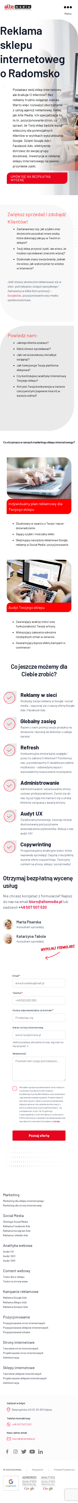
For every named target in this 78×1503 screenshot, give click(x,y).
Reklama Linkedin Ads (15, 1235)
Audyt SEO (9, 1256)
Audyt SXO (9, 1260)
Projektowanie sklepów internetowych (25, 1378)
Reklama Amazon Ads (15, 1306)
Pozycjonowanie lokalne (16, 1332)
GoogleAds (14, 295)
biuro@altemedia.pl (23, 1438)
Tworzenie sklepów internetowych (22, 1373)
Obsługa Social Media (15, 1221)
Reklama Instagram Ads (16, 1230)
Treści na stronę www (15, 1281)
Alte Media (16, 1469)
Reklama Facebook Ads (16, 1226)
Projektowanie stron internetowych (23, 1353)
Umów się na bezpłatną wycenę (31, 178)
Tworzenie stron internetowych (20, 1348)
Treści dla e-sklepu (13, 1276)
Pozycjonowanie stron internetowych (24, 1323)
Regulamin (37, 1469)
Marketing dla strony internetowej (22, 1205)
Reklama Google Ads (15, 1297)
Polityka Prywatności (64, 1469)
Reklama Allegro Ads (15, 1302)
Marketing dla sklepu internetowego (23, 1200)
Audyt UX (8, 1251)
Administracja (11, 1357)
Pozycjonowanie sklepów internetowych (25, 1327)
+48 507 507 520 (21, 1424)
